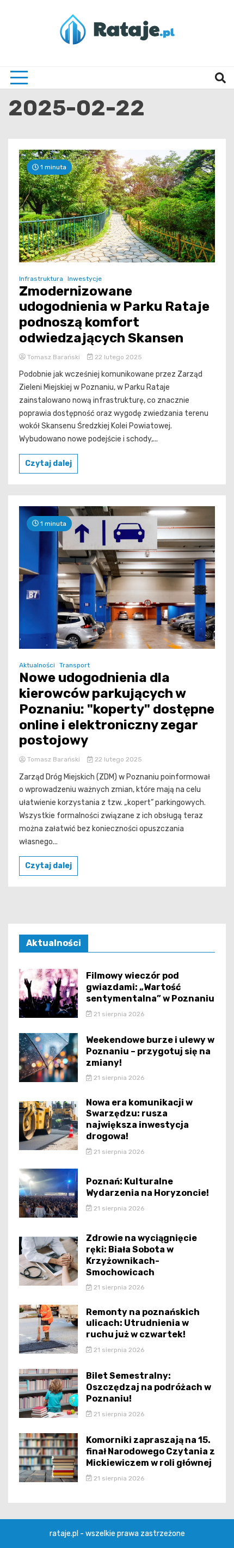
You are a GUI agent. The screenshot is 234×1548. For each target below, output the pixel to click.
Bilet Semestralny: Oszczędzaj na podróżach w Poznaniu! (148, 1387)
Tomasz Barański (54, 357)
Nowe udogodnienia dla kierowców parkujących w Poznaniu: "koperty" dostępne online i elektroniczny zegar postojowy (116, 709)
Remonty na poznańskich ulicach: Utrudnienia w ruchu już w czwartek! (143, 1323)
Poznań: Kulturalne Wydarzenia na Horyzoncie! (147, 1187)
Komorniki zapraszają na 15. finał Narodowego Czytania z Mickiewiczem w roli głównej (150, 1451)
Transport (74, 665)
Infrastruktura (41, 278)
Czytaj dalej (48, 463)
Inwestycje (84, 278)
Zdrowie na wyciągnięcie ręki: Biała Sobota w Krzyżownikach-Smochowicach (141, 1255)
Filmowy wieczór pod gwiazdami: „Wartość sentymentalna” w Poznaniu (150, 987)
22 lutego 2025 (117, 357)
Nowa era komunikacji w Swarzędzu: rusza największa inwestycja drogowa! (139, 1119)
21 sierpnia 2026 (118, 1014)
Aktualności (37, 665)
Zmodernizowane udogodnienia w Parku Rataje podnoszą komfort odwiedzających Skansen (114, 315)
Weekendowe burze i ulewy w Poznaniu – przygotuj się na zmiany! (150, 1051)
